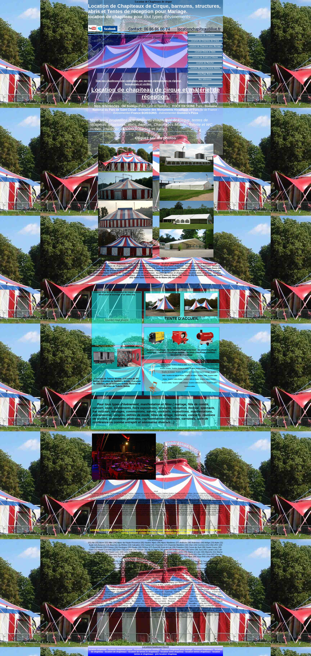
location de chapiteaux (186, 529)
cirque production (167, 532)
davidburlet (183, 532)
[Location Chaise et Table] (205, 53)
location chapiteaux (210, 529)
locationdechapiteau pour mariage (153, 529)
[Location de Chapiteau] (205, 36)
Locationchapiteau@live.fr (155, 647)
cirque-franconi (147, 532)
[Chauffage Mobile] (205, 75)
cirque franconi (129, 532)
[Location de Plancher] (205, 64)
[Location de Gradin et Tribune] (205, 59)
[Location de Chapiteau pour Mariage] (205, 47)
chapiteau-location (123, 529)
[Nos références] (205, 81)
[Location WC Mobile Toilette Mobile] (205, 70)
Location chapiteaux (101, 529)
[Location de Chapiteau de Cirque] (205, 42)
